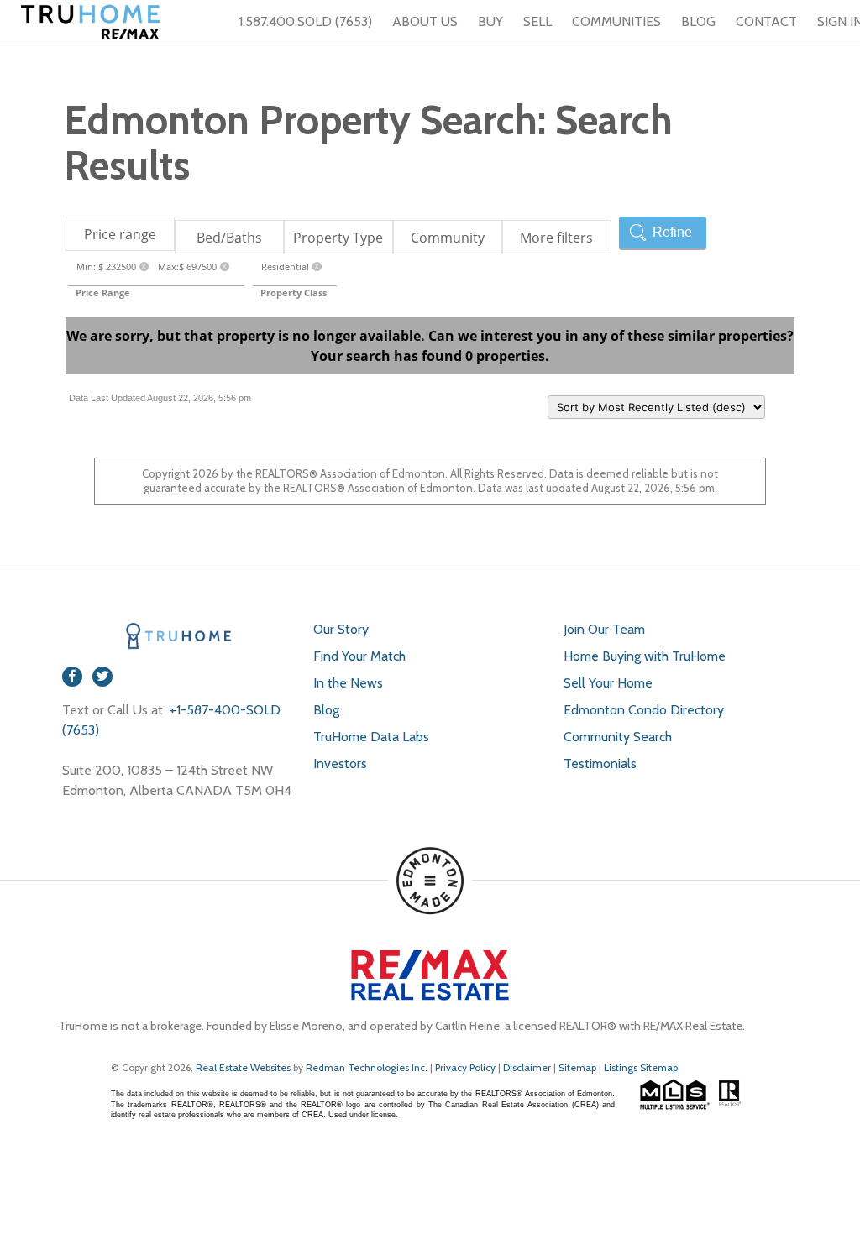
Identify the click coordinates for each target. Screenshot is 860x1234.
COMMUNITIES (616, 21)
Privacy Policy (465, 1067)
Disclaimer (527, 1067)
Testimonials (600, 763)
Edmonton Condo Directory (644, 710)
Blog (326, 710)
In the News (348, 683)
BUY (490, 21)
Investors (340, 763)
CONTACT (766, 21)
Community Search (618, 737)
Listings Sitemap (641, 1067)
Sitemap (577, 1067)
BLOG (698, 21)
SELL (537, 21)
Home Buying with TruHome (645, 656)
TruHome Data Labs (371, 737)
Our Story (341, 629)
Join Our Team (604, 629)
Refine (672, 232)
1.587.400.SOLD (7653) (305, 21)
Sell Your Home (608, 683)
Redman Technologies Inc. (368, 1067)
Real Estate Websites (244, 1067)
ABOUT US (425, 21)
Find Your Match (359, 656)
